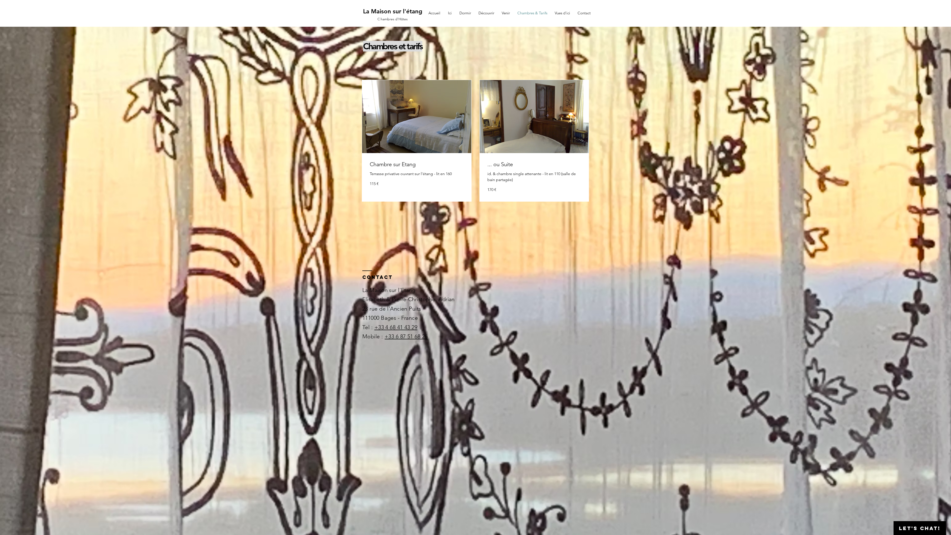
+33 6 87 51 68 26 (406, 336)
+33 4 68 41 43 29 (395, 327)
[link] (417, 164)
